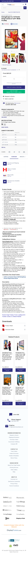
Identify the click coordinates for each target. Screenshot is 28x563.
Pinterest (14, 556)
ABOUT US (14, 477)
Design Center (14, 463)
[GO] (25, 7)
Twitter (10, 556)
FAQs (14, 471)
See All (3, 147)
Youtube (22, 556)
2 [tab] (14, 51)
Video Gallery (14, 469)
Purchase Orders (14, 439)
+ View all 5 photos (6, 65)
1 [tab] (12, 51)
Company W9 (14, 444)
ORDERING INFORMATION (14, 433)
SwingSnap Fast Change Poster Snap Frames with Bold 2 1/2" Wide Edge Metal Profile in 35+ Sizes (20, 391)
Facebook (5, 556)
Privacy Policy (14, 483)
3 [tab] (16, 51)
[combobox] (14, 7)
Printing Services (14, 467)
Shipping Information (14, 437)
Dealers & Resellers (14, 455)
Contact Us (24, 1)
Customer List (14, 479)
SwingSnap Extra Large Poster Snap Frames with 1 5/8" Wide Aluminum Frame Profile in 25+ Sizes (20, 356)
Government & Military (14, 441)
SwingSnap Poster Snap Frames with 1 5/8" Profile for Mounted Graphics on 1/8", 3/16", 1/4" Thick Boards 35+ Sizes (7, 356)
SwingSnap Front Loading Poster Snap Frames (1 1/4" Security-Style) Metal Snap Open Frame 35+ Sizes (7, 391)
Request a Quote (14, 435)
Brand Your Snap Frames (14, 465)
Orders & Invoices (14, 453)
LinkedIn (18, 556)
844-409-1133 (10, 1)
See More (4, 117)
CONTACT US (14, 449)
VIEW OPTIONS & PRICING (7, 370)
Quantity (4, 76)
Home (2, 12)
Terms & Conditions (14, 485)
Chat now (16, 103)
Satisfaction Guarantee (14, 481)
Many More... (5, 127)
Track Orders (14, 451)
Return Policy (14, 458)
